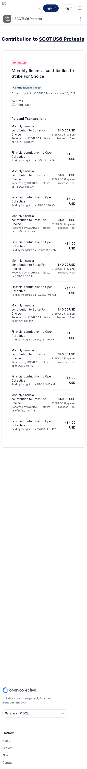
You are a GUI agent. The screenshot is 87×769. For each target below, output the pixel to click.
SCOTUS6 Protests (28, 19)
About (6, 755)
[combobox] (34, 713)
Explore (7, 748)
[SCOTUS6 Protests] (8, 19)
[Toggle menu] (79, 8)
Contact (8, 762)
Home (6, 740)
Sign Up (51, 8)
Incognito (24, 93)
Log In (68, 8)
